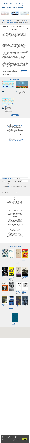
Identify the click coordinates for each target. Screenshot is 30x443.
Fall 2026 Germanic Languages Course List (8, 178)
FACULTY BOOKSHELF (15, 246)
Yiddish (23, 22)
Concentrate (7, 20)
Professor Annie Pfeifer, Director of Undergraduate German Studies (15, 137)
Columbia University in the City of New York (8, 0)
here (27, 20)
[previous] (2, 13)
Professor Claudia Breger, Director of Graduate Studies (16, 140)
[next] (27, 13)
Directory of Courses (14, 125)
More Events (15, 115)
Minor (11, 20)
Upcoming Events (15, 79)
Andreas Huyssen (11, 262)
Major (3, 20)
